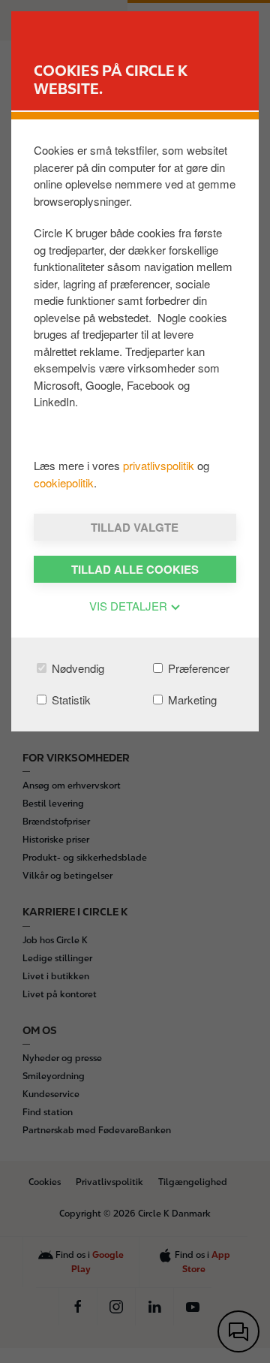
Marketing (191, 699)
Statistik (70, 699)
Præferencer (197, 668)
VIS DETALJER (129, 606)
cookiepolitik (64, 482)
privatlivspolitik (160, 465)
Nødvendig (76, 668)
